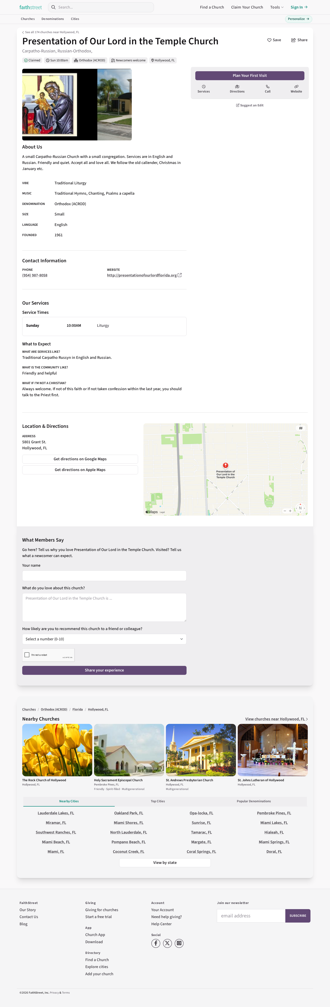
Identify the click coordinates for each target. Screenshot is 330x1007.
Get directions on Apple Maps (80, 470)
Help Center (161, 924)
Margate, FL (201, 842)
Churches (28, 19)
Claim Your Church (247, 7)
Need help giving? (166, 917)
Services (204, 91)
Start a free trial (98, 917)
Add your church (99, 974)
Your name (31, 565)
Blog (23, 924)
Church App (95, 935)
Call (268, 91)
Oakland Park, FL (128, 813)
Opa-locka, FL (201, 813)
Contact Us (29, 917)
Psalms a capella (120, 193)
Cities (75, 19)
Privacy (54, 993)
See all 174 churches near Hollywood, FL (52, 32)
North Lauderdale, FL (128, 832)
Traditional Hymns (70, 193)
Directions (237, 91)
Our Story (28, 910)
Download (94, 942)
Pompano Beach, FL (129, 842)
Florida (78, 709)
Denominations (53, 19)
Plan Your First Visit (250, 75)
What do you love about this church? (53, 588)
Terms (66, 993)
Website (296, 91)
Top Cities (158, 801)
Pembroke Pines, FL (274, 813)
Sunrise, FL (201, 823)
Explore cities (96, 967)
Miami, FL (56, 851)
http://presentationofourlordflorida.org (142, 275)
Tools (275, 7)
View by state (165, 862)
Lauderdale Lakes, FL (56, 813)
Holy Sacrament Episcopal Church (118, 780)
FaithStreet (31, 7)
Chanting (96, 193)
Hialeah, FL (274, 832)
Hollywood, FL (165, 60)
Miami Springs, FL (274, 842)
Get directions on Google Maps (80, 459)
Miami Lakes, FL (274, 823)
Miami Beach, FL (56, 842)
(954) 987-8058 (34, 275)
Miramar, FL (56, 823)
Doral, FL (274, 851)
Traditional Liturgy (70, 183)
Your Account (162, 910)
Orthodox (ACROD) (92, 60)
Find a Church (212, 7)
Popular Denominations (254, 801)
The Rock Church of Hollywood (44, 780)
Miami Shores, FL (128, 823)
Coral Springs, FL (201, 851)
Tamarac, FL (201, 832)
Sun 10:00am (59, 60)
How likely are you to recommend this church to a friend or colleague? (82, 629)
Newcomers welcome (130, 60)
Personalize (298, 19)
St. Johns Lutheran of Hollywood (261, 780)
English (61, 225)
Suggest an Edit (252, 105)
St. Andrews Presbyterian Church (189, 780)
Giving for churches (101, 910)
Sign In (297, 7)
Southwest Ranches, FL (56, 832)
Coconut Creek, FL (128, 851)
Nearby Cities (69, 801)
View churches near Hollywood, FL (275, 719)
